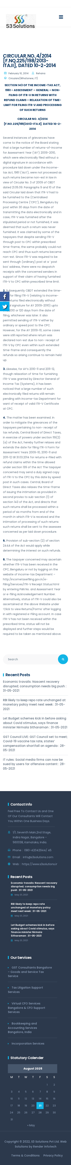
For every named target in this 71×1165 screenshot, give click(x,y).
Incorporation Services (28, 1044)
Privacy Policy (53, 1155)
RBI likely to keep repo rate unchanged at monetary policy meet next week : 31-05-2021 (34, 704)
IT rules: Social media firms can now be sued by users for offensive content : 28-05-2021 (34, 764)
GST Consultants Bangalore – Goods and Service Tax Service (30, 972)
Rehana (40, 73)
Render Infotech (44, 1147)
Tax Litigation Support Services (25, 990)
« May (31, 1125)
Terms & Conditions (25, 1155)
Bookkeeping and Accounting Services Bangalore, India (22, 1028)
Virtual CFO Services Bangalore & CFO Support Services (26, 1007)
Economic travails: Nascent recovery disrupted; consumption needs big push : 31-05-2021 (34, 686)
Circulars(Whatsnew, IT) (23, 78)
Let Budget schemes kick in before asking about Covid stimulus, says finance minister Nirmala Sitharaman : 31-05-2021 (35, 722)
